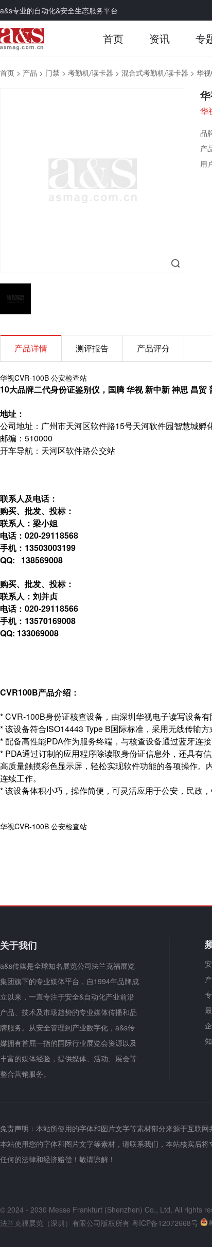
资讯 (159, 38)
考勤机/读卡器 (90, 72)
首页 (113, 38)
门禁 (52, 72)
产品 (30, 72)
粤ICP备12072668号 (165, 1223)
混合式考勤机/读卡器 (154, 72)
